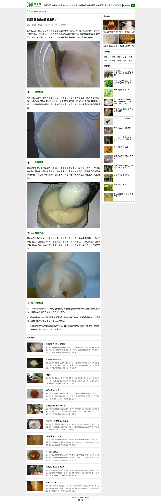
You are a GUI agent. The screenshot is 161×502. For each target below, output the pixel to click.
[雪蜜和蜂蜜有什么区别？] (127, 30)
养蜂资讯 (47, 5)
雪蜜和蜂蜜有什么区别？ (129, 32)
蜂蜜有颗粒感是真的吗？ (129, 46)
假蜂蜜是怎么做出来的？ (55, 467)
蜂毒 (106, 61)
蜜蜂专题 (108, 5)
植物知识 (117, 5)
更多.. (131, 61)
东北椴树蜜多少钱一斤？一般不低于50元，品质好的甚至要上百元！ (123, 102)
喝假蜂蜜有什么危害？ (54, 436)
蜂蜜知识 (43, 11)
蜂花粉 (112, 61)
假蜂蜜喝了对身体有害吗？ (55, 344)
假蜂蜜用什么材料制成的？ (55, 406)
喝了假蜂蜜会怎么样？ (54, 452)
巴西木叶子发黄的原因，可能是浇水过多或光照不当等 (123, 139)
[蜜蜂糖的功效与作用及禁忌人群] (111, 30)
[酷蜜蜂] (34, 8)
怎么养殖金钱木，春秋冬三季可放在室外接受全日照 (123, 73)
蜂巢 (124, 57)
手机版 (74, 497)
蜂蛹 (119, 61)
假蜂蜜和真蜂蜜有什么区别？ (56, 482)
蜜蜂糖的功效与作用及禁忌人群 (115, 32)
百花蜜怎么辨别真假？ (122, 118)
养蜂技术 (65, 5)
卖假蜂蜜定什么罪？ (53, 390)
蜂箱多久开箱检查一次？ (123, 147)
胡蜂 (124, 61)
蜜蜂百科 (100, 5)
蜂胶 (119, 57)
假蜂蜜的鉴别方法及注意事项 (56, 421)
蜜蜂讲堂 (91, 5)
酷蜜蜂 (31, 11)
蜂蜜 (36, 11)
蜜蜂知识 (56, 5)
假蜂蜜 (48, 375)
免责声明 (80, 500)
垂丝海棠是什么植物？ (122, 128)
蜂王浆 (112, 57)
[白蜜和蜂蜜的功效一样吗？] (111, 44)
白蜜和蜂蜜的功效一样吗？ (113, 46)
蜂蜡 (130, 57)
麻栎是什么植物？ (121, 185)
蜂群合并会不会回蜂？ (122, 175)
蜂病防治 (73, 5)
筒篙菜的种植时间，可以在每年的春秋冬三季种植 (123, 82)
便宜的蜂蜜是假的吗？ (54, 360)
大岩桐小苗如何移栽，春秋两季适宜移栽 (123, 167)
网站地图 (86, 497)
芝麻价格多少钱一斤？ (122, 90)
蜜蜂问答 (82, 5)
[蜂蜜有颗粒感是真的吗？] (127, 44)
